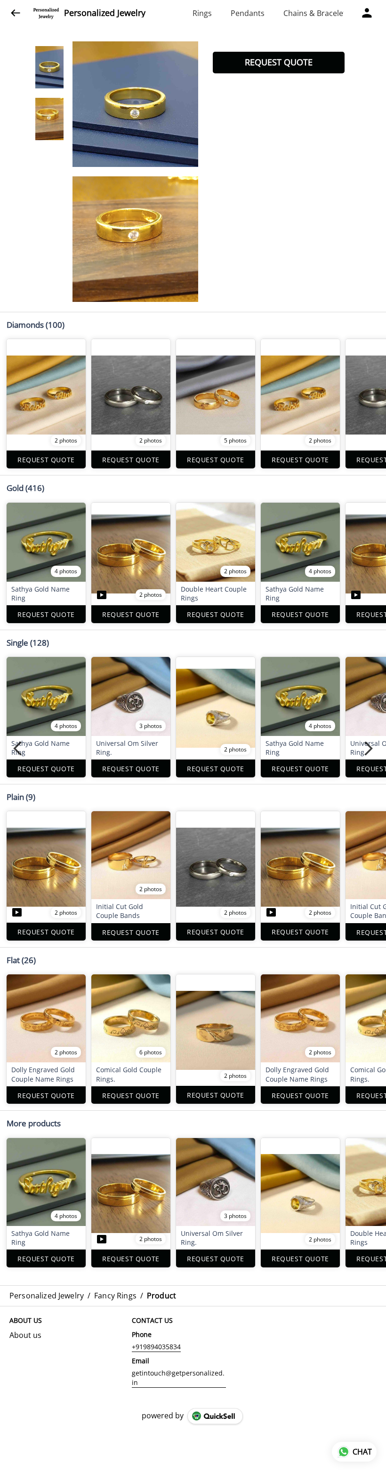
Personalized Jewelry (104, 13)
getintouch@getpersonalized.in (178, 1377)
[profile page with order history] (367, 13)
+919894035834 (156, 1346)
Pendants (248, 13)
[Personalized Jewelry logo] (46, 13)
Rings (202, 13)
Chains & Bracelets (316, 13)
